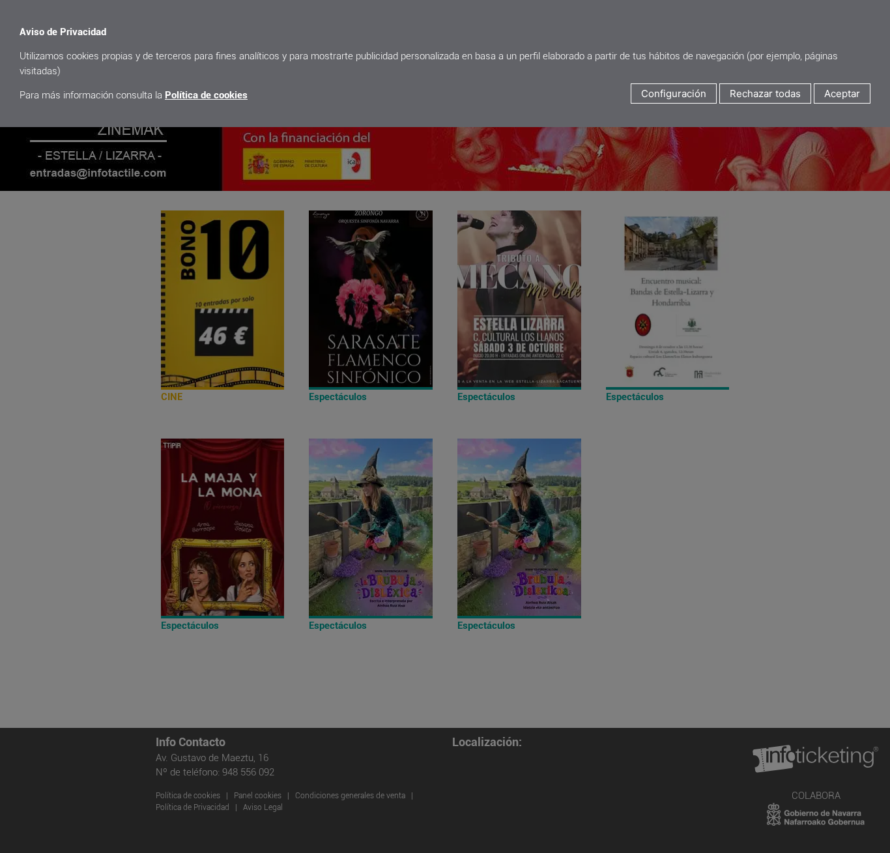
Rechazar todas (765, 93)
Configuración (673, 93)
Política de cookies (206, 95)
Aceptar (842, 93)
